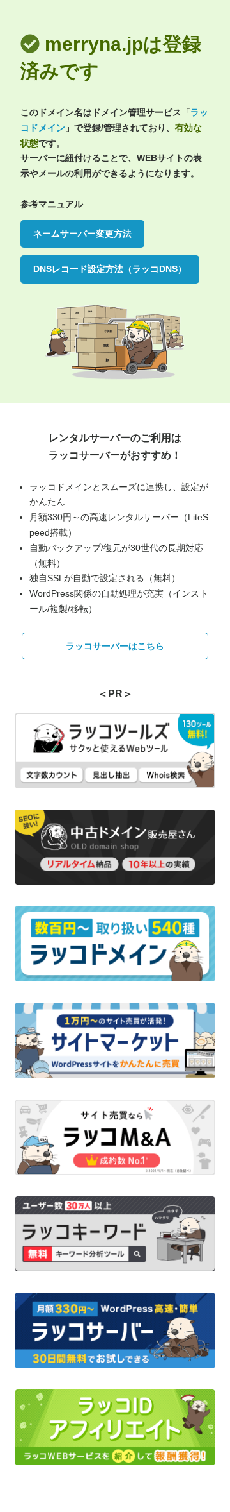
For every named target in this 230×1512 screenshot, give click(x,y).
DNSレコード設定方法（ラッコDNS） (110, 269)
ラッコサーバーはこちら (115, 646)
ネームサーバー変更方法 (82, 233)
